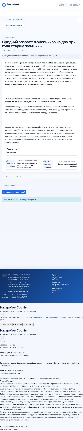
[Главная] (2, 19)
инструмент (32, 415)
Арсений (7, 50)
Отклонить (28, 324)
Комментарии (9, 185)
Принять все (6, 324)
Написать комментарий (14, 192)
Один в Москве (5, 295)
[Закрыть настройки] (1, 337)
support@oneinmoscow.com (18, 291)
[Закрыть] (1, 314)
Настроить (17, 324)
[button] (41, 355)
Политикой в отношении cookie (46, 317)
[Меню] (5, 13)
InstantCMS (22, 297)
